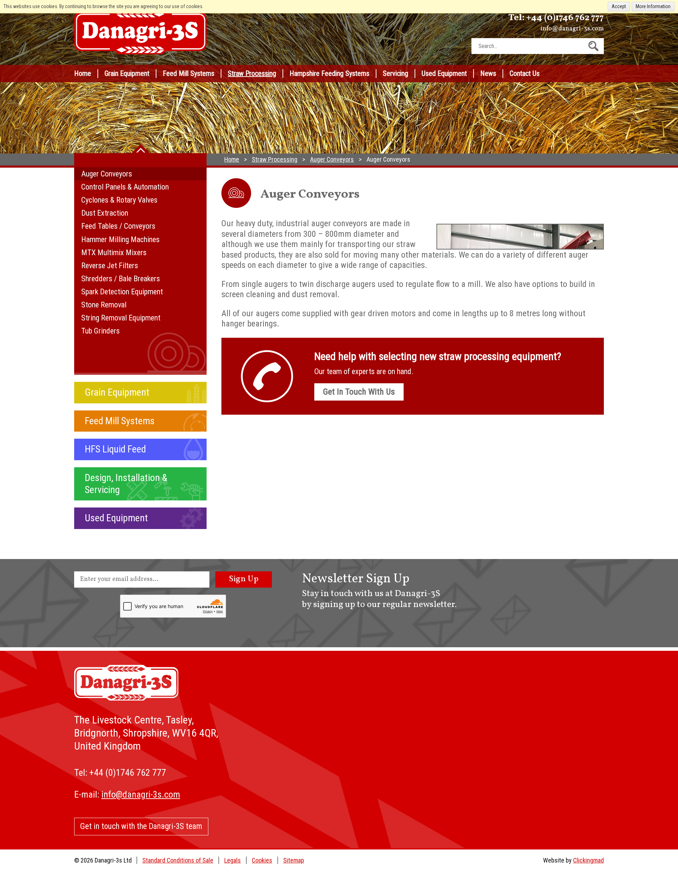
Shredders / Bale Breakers (120, 278)
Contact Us (525, 73)
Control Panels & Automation (125, 186)
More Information (653, 6)
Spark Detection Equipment (122, 291)
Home (82, 73)
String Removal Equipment (120, 317)
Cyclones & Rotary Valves (119, 200)
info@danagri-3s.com (572, 28)
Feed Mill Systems (188, 73)
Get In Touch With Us (359, 392)
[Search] (593, 46)
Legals (232, 860)
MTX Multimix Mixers (114, 252)
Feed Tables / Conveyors (118, 226)
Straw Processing (252, 73)
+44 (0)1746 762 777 (565, 17)
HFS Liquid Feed (115, 449)
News (488, 73)
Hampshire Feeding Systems (329, 73)
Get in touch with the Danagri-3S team (141, 826)
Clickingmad (588, 860)
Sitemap (293, 860)
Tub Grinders (100, 330)
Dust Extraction (104, 213)
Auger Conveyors (106, 173)
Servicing (395, 73)
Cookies (262, 860)
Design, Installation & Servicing (126, 483)
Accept (619, 6)
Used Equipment (444, 73)
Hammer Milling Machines (120, 239)
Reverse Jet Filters (109, 265)
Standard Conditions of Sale (177, 860)
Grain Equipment (127, 73)
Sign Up (243, 579)
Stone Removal (103, 304)
